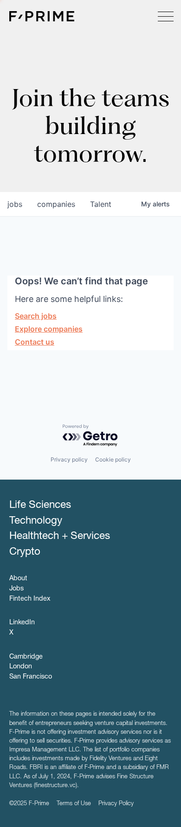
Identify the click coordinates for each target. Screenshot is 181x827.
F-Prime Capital (41, 16)
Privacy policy (69, 459)
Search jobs (36, 316)
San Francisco (30, 677)
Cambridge (26, 657)
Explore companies (49, 328)
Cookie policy (113, 459)
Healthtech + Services (59, 537)
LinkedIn (22, 623)
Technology (35, 521)
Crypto (24, 552)
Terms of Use (74, 804)
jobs (14, 204)
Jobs (16, 589)
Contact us (34, 341)
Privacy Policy (116, 804)
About (18, 579)
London (20, 667)
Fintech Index (29, 599)
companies (56, 204)
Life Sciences (40, 505)
